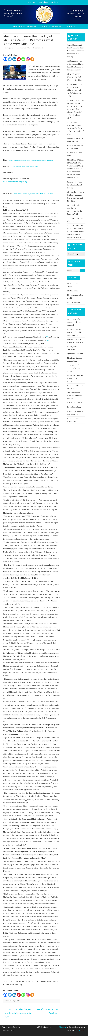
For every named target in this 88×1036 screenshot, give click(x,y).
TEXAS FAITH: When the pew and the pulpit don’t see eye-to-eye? (18, 1013)
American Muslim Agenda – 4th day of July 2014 (74, 322)
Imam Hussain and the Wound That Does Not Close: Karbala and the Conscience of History (75, 51)
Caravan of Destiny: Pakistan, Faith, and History (74, 185)
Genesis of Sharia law (75, 403)
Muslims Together (12, 1001)
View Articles (32, 26)
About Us (31, 2)
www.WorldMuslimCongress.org (15, 181)
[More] (32, 59)
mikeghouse (9, 48)
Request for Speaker (75, 302)
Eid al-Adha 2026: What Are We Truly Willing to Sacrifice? (74, 77)
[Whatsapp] (23, 59)
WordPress (80, 1030)
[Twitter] (10, 59)
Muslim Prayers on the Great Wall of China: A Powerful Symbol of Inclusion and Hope (74, 90)
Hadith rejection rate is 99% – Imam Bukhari (75, 378)
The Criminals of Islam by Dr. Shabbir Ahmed (74, 396)
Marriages (54, 2)
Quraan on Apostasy (75, 354)
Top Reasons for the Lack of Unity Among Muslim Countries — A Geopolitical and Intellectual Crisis (75, 231)
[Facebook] (5, 59)
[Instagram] (28, 59)
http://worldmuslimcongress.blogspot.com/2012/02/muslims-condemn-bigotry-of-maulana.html (31, 160)
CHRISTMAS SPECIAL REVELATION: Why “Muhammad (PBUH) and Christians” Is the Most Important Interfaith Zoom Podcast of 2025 (75, 169)
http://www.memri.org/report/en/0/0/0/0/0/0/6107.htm (25, 166)
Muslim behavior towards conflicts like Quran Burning (75, 332)
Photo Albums (72, 291)
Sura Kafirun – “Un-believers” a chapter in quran (75, 368)
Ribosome (63, 1027)
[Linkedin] (14, 59)
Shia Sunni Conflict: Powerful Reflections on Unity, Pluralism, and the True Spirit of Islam (75, 128)
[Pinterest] (19, 59)
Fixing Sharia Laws (74, 407)
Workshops (43, 2)
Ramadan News (19, 26)
